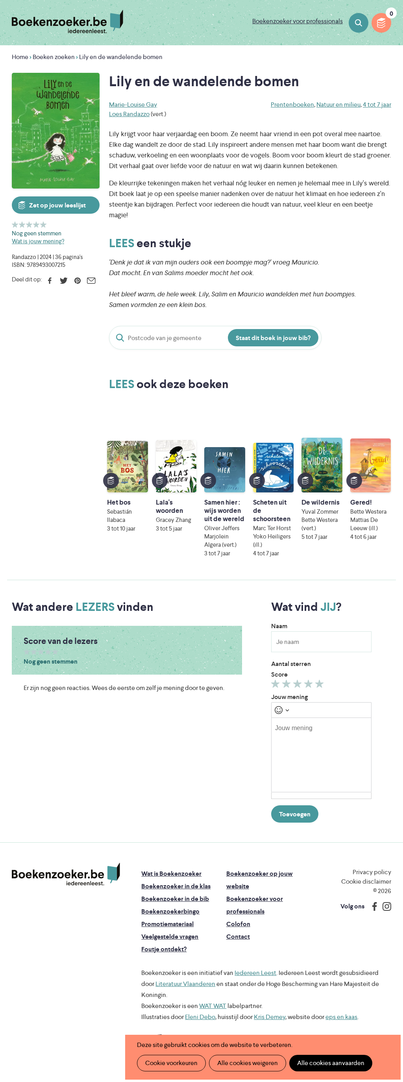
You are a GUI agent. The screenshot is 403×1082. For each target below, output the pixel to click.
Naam (279, 626)
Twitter (63, 281)
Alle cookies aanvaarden (330, 1063)
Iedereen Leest (255, 973)
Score (279, 674)
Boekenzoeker (67, 21)
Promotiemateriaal (167, 924)
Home (20, 57)
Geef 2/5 (22, 224)
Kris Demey (269, 1017)
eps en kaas (341, 1017)
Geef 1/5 (15, 224)
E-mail (91, 281)
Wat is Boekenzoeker (171, 873)
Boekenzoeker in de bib (175, 899)
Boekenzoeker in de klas (176, 886)
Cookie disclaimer (366, 881)
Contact (238, 936)
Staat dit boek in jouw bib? (273, 338)
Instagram (384, 906)
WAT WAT (212, 1006)
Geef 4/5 (36, 224)
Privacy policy (372, 872)
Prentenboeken (292, 104)
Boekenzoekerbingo (170, 911)
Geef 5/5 (43, 224)
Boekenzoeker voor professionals (297, 21)
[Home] (66, 874)
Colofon (238, 924)
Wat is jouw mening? (38, 241)
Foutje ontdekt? (164, 949)
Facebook (50, 281)
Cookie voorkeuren (171, 1063)
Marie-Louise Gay (133, 104)
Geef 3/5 (29, 224)
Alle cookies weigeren (247, 1063)
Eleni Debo (200, 1017)
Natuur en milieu (338, 104)
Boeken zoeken (358, 23)
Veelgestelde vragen (169, 936)
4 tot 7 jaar (377, 104)
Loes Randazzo (129, 114)
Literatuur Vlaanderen (185, 984)
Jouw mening (289, 697)
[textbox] (321, 755)
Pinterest (77, 281)
